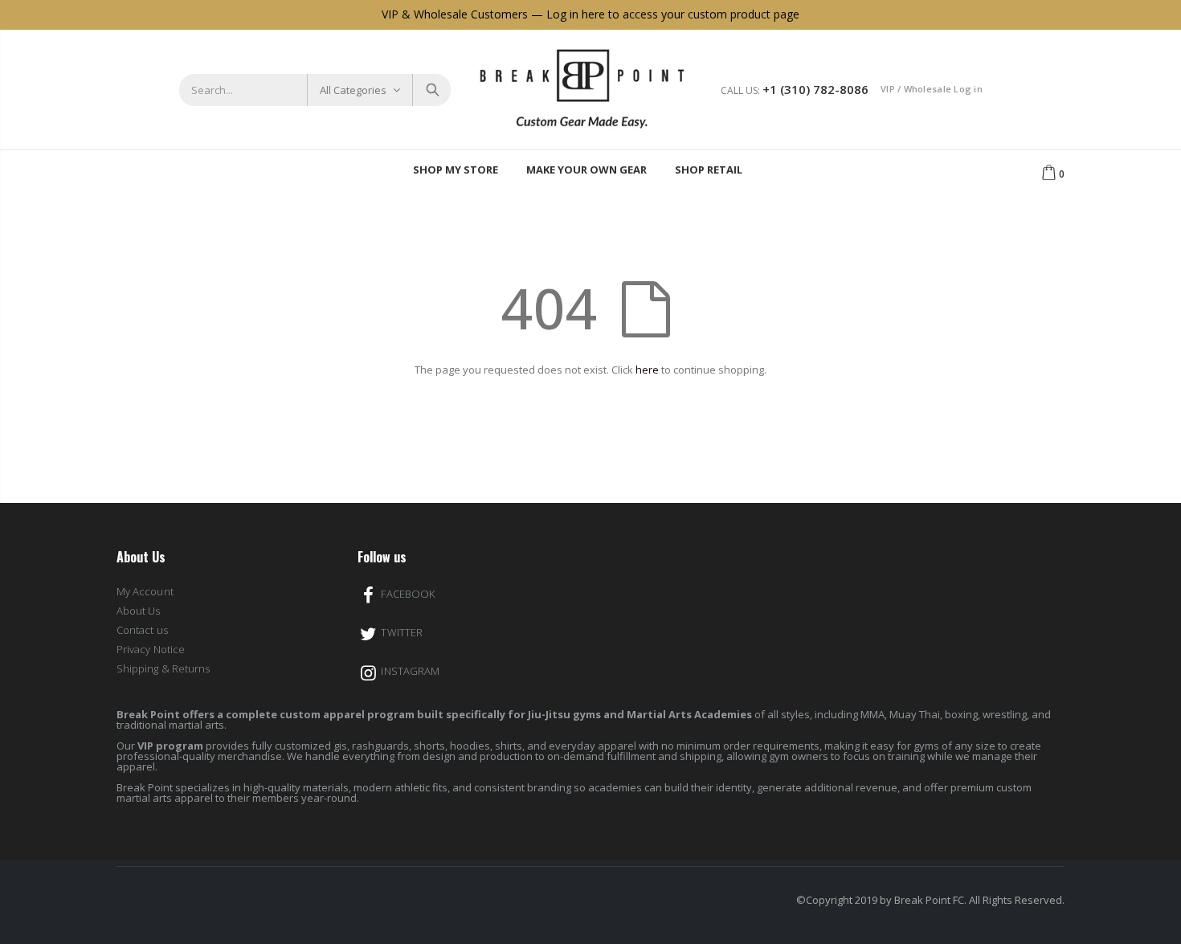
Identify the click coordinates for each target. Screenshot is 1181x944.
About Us (138, 610)
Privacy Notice (150, 649)
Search (431, 90)
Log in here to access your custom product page (672, 14)
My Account (145, 591)
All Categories (353, 90)
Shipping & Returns (163, 668)
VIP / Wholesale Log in (932, 89)
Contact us (142, 630)
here (647, 369)
